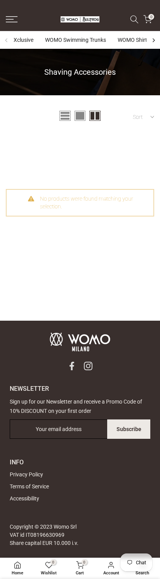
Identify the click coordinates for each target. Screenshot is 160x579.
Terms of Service (29, 486)
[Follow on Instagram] (88, 366)
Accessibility (24, 498)
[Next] (153, 40)
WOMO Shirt (132, 40)
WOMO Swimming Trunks (75, 40)
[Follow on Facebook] (72, 366)
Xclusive (23, 40)
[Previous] (6, 40)
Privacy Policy (26, 474)
